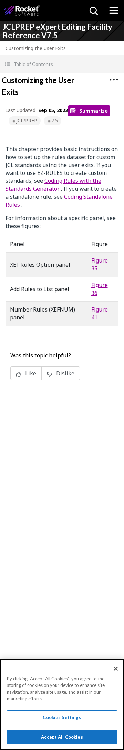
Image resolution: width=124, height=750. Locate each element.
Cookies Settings (62, 717)
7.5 (54, 120)
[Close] (115, 668)
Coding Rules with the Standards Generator (53, 185)
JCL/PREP (26, 120)
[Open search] (93, 10)
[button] (62, 64)
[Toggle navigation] (114, 10)
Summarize (93, 110)
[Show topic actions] (114, 80)
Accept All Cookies (62, 737)
